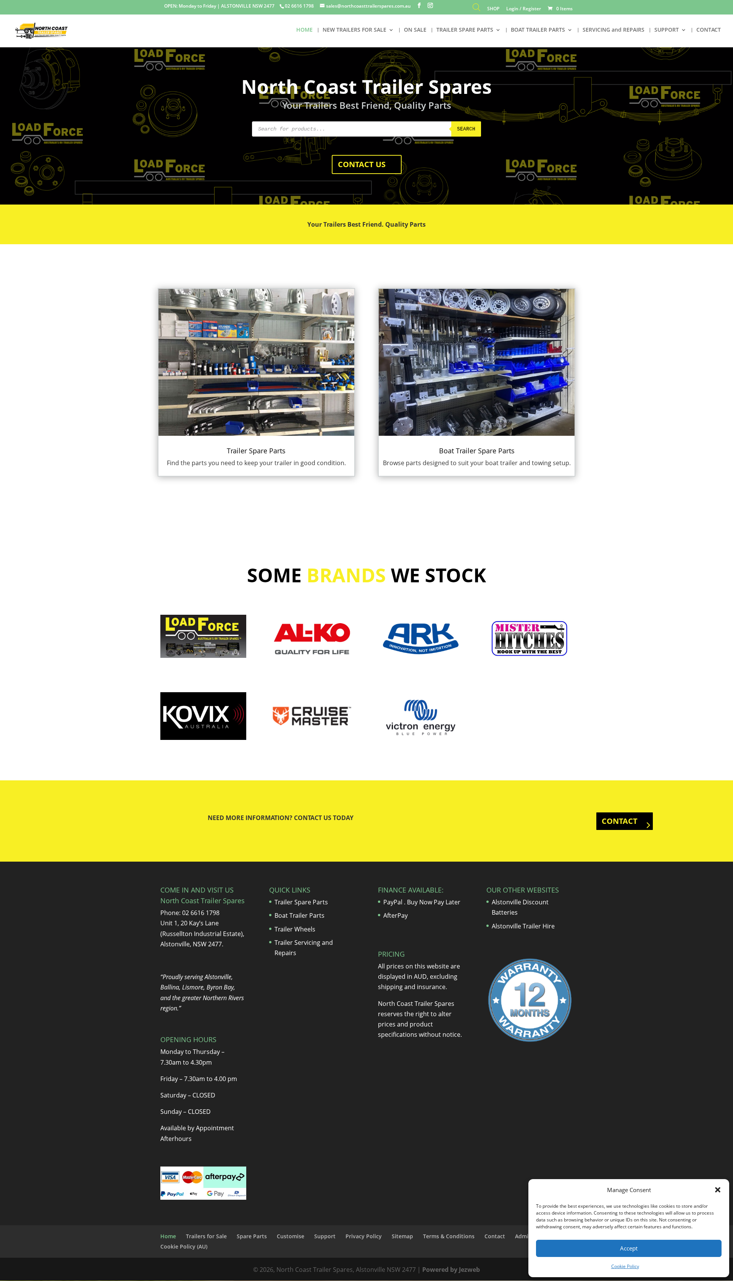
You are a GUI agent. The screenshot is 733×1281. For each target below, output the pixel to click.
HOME (304, 30)
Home (168, 1236)
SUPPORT (666, 30)
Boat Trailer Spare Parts (477, 450)
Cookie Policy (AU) (183, 1246)
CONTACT (708, 30)
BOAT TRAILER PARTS (538, 30)
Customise (290, 1236)
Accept (629, 1248)
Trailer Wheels (294, 929)
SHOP (493, 9)
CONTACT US (362, 164)
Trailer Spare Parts (256, 450)
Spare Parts (252, 1236)
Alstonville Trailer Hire (523, 926)
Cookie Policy (625, 1266)
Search (466, 129)
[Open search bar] (476, 9)
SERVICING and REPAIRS (613, 30)
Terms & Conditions (449, 1236)
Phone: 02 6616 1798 (190, 913)
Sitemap (402, 1236)
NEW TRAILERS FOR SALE (354, 30)
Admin (523, 1236)
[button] (718, 1190)
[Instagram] (430, 5)
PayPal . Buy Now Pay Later (422, 902)
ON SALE (415, 30)
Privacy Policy (364, 1236)
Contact (494, 1236)
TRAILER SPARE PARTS (464, 30)
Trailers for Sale (206, 1236)
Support (325, 1236)
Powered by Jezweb (451, 1269)
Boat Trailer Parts (299, 915)
